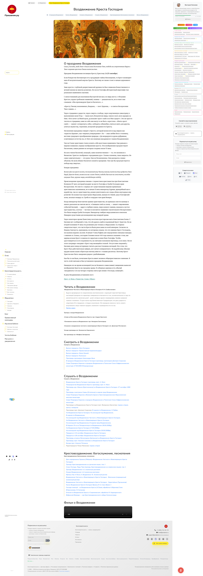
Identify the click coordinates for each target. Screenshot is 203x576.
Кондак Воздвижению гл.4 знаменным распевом (82, 472)
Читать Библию (10, 335)
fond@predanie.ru (163, 532)
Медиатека (9, 298)
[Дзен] (12, 459)
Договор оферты (45, 567)
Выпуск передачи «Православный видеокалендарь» (84, 351)
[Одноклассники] (15, 459)
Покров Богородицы (134, 559)
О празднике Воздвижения (56, 15)
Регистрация (10, 134)
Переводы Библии (178, 38)
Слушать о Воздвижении (101, 15)
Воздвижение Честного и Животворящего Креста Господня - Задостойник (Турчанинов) (96, 482)
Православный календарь (10, 319)
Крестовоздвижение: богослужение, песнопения (122, 15)
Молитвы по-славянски (188, 44)
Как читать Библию (110, 559)
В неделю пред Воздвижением (100, 423)
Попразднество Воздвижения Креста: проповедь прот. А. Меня (88, 385)
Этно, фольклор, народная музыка (182, 102)
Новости (77, 534)
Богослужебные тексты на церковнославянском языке (186, 48)
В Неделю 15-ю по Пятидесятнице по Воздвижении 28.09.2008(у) (88, 425)
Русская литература (179, 84)
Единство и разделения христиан (191, 68)
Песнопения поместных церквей (190, 98)
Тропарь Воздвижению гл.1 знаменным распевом (83, 470)
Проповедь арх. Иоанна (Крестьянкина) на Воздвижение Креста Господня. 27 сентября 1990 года (98, 388)
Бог (67, 559)
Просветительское (178, 112)
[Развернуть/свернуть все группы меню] (6, 250)
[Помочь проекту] (181, 570)
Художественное (195, 112)
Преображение (155, 559)
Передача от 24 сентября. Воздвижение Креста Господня (86, 433)
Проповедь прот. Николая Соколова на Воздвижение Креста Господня (90, 441)
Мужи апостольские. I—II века (181, 52)
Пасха (40, 559)
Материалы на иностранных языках (182, 80)
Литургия (62, 559)
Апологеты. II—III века (192, 52)
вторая (125, 405)
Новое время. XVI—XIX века (194, 56)
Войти (8, 132)
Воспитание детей (95, 559)
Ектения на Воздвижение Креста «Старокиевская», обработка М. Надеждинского (93, 492)
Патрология (177, 66)
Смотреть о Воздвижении (86, 15)
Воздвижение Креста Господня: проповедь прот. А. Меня (85, 382)
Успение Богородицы (145, 559)
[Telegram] (10, 456)
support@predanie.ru (158, 535)
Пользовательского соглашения (160, 568)
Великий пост (46, 559)
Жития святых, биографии (180, 74)
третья (68, 407)
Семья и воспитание (179, 76)
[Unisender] (34, 548)
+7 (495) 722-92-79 (162, 530)
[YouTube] (16, 456)
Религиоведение (178, 70)
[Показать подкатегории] (196, 38)
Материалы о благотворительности (182, 78)
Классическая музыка (179, 100)
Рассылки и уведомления (10, 340)
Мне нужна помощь (161, 543)
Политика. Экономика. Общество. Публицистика (184, 72)
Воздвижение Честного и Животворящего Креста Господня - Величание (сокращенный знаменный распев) (96, 478)
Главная (8, 252)
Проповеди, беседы (179, 64)
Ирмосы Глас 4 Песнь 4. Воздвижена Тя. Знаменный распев (86, 475)
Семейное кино (185, 92)
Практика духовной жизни (180, 62)
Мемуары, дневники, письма (194, 74)
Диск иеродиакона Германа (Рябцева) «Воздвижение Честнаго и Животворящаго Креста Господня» (96, 460)
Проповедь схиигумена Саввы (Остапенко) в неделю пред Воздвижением (91, 392)
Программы (78, 542)
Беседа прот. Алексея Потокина (77, 443)
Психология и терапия (189, 76)
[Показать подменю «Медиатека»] (3, 298)
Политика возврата (87, 567)
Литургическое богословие (187, 66)
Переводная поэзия (188, 84)
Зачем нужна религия (122, 559)
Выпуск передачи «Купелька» (76, 356)
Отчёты (77, 537)
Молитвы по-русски (179, 44)
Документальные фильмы (180, 90)
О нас (7, 255)
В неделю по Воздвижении (75, 415)
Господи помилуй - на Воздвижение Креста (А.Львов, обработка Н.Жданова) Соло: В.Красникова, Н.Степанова (94, 488)
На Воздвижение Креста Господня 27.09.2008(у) (82, 428)
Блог (6, 314)
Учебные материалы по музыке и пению (183, 107)
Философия (193, 64)
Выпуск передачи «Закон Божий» (77, 353)
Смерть (103, 559)
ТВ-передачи (177, 92)
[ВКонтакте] (6, 456)
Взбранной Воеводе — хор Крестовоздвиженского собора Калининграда (91, 495)
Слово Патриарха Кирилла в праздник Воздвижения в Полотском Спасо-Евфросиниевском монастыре (97, 401)
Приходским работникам (180, 34)
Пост (52, 559)
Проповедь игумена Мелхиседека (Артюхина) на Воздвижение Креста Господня (93, 438)
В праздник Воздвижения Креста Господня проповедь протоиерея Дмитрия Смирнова (96, 361)
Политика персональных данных (109, 567)
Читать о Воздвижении (71, 15)
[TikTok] (9, 459)
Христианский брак (85, 559)
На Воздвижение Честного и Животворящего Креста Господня (87, 420)
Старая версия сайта (11, 190)
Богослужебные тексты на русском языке (183, 46)
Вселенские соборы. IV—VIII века (181, 54)
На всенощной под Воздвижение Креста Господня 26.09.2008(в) (88, 430)
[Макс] (13, 456)
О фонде (77, 532)
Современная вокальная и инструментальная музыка (185, 106)
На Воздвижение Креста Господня (78, 413)
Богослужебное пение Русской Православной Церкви (186, 96)
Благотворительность (13, 271)
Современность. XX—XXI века (181, 58)
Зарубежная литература (180, 86)
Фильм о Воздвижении (142, 15)
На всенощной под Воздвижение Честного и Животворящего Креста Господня (93, 418)
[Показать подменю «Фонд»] (3, 271)
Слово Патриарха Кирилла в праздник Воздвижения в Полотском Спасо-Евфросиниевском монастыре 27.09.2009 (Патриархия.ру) (97, 364)
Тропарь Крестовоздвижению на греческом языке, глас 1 (85, 464)
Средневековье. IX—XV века (181, 56)
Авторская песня (188, 100)
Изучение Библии (11, 324)
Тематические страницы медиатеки (40, 555)
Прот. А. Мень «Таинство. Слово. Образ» (79, 279)
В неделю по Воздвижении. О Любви (105, 410)
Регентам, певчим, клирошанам (192, 34)
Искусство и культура (187, 70)
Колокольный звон (178, 98)
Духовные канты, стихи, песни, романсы (183, 104)
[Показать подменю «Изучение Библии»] (3, 323)
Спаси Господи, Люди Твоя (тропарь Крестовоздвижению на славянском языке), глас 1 (96, 467)
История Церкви (178, 68)
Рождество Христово (33, 559)
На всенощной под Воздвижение (101, 413)
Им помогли (78, 539)
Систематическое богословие (194, 62)
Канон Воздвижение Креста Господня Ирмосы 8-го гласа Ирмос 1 (88, 485)
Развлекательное (187, 112)
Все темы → (30, 561)
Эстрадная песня (196, 100)
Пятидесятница (164, 559)
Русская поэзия (197, 84)
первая (120, 405)
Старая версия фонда (11, 192)
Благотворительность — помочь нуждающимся (87, 530)
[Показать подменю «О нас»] (3, 255)
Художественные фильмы (192, 90)
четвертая (74, 407)
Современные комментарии (180, 40)
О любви (77, 559)
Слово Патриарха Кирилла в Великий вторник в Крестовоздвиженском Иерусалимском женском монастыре (96, 396)
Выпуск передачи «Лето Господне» (78, 348)
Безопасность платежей (74, 567)
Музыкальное (177, 114)
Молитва (57, 559)
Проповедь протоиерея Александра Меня (80, 358)
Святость (71, 559)
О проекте (96, 567)
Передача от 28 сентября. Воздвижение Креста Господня (86, 436)
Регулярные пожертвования (58, 567)
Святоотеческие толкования (189, 38)
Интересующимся (178, 32)
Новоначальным (186, 32)
